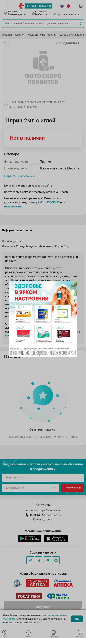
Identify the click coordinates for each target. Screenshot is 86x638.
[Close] (72, 285)
